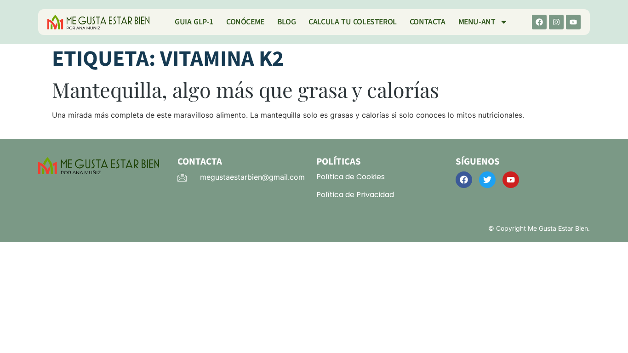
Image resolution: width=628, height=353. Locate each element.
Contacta (427, 22)
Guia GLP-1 (194, 22)
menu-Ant (477, 22)
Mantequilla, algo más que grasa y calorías (245, 89)
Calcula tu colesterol (352, 22)
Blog (286, 22)
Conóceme (245, 22)
